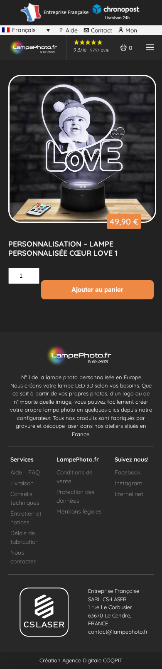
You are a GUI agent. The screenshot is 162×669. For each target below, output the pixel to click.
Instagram (128, 483)
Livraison (22, 483)
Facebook (127, 472)
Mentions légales (79, 511)
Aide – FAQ (25, 472)
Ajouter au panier (97, 290)
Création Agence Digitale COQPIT (81, 660)
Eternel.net (129, 494)
